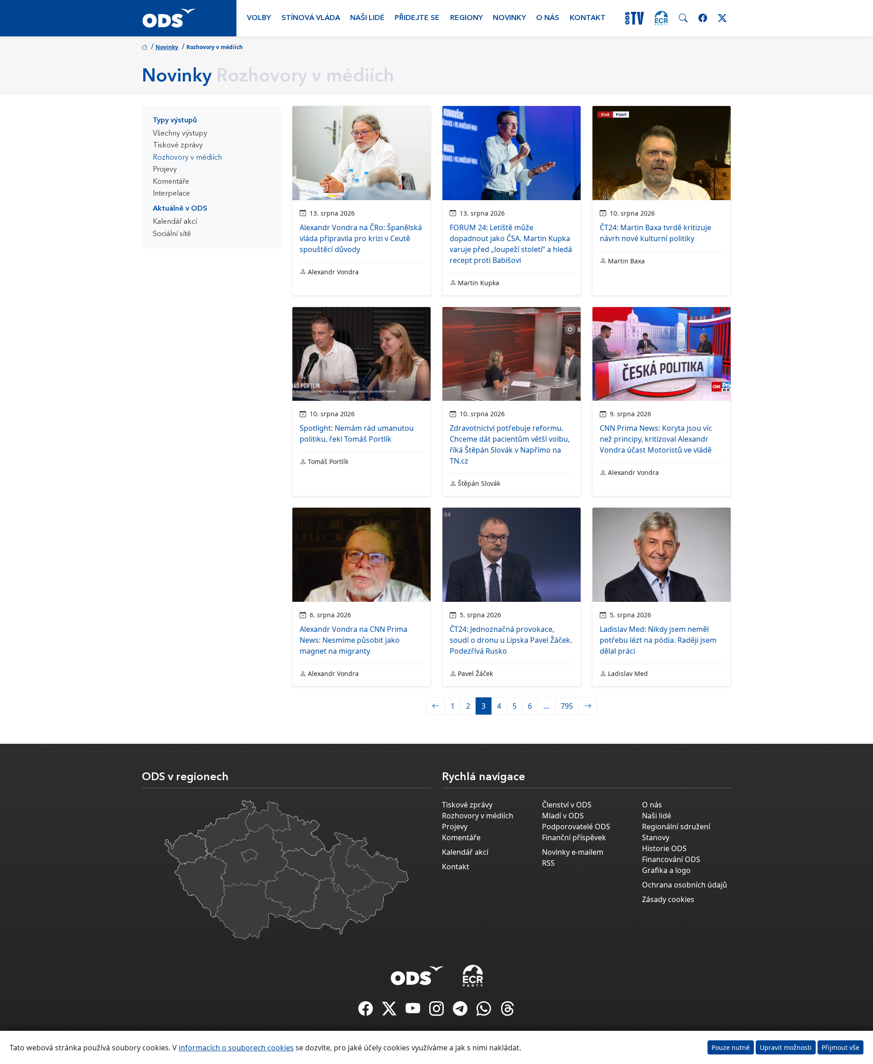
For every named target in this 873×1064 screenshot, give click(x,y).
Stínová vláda (310, 18)
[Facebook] (366, 1011)
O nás (547, 18)
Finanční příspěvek (574, 837)
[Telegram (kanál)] (461, 1011)
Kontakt (588, 18)
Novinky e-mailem (572, 852)
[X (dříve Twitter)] (390, 1011)
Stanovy (655, 837)
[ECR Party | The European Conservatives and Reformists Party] (661, 18)
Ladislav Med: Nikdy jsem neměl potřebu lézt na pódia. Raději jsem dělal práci (658, 640)
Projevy (165, 169)
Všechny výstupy (180, 133)
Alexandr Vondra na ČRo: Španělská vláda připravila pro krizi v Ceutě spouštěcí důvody (361, 238)
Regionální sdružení (676, 827)
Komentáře (171, 182)
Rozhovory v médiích (187, 157)
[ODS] (417, 973)
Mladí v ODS (563, 816)
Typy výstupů (175, 120)
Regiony (466, 18)
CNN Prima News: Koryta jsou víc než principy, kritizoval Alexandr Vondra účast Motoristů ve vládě (656, 439)
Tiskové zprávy (178, 145)
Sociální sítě (172, 234)
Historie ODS (664, 848)
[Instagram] (437, 1011)
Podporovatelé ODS (576, 827)
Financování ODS (671, 859)
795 (567, 706)
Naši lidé (367, 18)
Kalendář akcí (175, 222)
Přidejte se (417, 18)
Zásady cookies (668, 899)
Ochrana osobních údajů (684, 885)
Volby (259, 18)
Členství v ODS (567, 805)
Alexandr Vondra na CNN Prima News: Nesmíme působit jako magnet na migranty (353, 640)
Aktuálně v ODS (180, 208)
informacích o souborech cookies (236, 1048)
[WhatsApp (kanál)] (485, 1011)
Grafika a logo (666, 870)
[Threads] (507, 1011)
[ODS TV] (414, 1011)
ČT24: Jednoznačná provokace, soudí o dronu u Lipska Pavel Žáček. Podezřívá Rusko (511, 640)
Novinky (509, 18)
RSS (548, 863)
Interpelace (171, 193)
